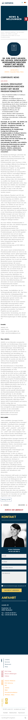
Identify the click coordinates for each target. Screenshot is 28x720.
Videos (7, 676)
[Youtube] (6, 699)
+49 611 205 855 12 (14, 551)
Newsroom (8, 664)
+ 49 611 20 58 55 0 (10, 613)
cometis (7, 660)
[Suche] (25, 718)
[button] (22, 2)
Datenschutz (13, 713)
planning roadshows (10, 32)
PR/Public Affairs (9, 695)
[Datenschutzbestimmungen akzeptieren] (25, 585)
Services (7, 662)
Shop (6, 667)
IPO (6, 685)
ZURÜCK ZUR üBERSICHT (14, 510)
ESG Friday (8, 671)
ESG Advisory (9, 683)
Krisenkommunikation (11, 692)
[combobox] (11, 718)
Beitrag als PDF (6, 500)
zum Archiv (4, 81)
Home (2, 32)
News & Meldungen (10, 674)
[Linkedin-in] (6, 702)
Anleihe (7, 688)
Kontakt (5, 713)
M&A (6, 690)
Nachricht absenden (11, 590)
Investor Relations (10, 681)
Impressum (21, 713)
